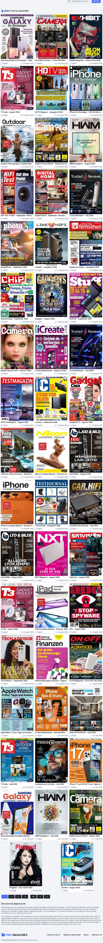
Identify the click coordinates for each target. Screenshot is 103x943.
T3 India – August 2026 (10, 112)
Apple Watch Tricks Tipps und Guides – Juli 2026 (17, 733)
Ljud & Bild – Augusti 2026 (80, 474)
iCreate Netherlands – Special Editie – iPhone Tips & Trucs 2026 (51, 733)
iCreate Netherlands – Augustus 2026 (50, 371)
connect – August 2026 (70, 888)
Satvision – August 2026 (79, 577)
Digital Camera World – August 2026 (84, 836)
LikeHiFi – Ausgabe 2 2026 (46, 267)
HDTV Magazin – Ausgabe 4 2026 (49, 112)
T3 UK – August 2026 (9, 629)
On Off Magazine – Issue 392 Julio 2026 (85, 681)
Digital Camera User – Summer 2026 (16, 371)
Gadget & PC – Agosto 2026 (81, 422)
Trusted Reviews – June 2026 (81, 371)
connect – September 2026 (46, 422)
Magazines (16, 934)
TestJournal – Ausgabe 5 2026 (47, 526)
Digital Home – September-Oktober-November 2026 (51, 216)
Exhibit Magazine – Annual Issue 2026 (84, 60)
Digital (5, 63)
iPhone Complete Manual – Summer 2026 (17, 526)
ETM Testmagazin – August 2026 (14, 422)
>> (47, 897)
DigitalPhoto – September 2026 (14, 267)
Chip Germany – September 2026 (14, 319)
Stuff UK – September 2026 (80, 319)
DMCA (86, 935)
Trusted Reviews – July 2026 (81, 216)
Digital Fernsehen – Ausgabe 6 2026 (84, 267)
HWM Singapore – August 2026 (82, 164)
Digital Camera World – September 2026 (51, 164)
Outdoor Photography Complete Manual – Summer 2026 (17, 164)
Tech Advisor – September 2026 (14, 681)
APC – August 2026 (77, 629)
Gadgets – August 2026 (45, 319)
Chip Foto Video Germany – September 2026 (17, 474)
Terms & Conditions (72, 935)
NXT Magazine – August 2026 (47, 577)
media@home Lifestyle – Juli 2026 (49, 784)
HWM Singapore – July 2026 (46, 836)
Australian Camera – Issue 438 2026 (50, 60)
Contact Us (97, 935)
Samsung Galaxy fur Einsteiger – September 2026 (17, 60)
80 (33, 897)
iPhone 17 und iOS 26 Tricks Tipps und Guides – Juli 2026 (85, 784)
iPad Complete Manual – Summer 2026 (51, 629)
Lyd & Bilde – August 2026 (11, 577)
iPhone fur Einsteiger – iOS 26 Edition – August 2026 (85, 112)
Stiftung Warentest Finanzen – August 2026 (51, 681)
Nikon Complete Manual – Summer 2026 (51, 474)
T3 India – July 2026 (9, 784)
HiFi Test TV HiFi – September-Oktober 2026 (17, 216)
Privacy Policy (53, 935)
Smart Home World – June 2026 (82, 733)
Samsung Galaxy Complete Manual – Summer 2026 (17, 836)
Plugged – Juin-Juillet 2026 (20, 888)
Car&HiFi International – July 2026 (83, 526)
